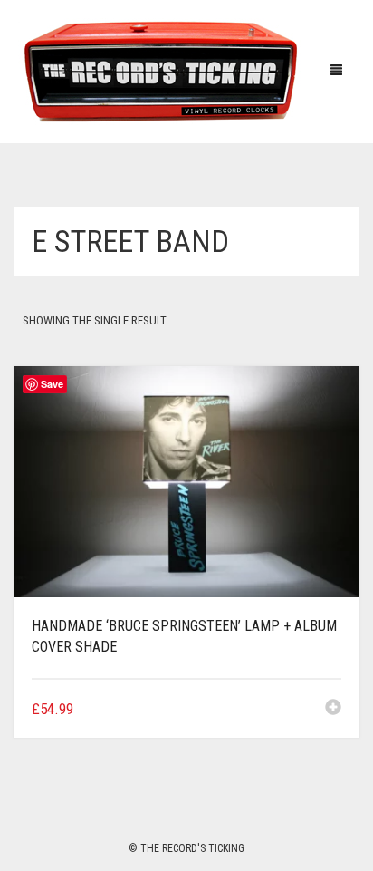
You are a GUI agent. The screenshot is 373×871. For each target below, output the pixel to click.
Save (52, 384)
